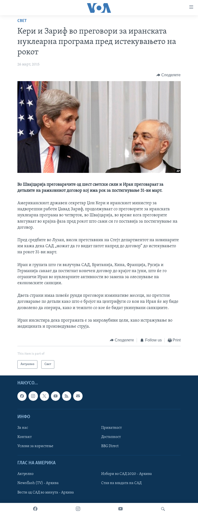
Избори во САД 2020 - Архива (126, 474)
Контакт (24, 437)
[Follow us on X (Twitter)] (44, 396)
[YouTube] (120, 509)
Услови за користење (35, 446)
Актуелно (25, 474)
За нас (22, 428)
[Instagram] (78, 509)
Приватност (111, 428)
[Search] (163, 509)
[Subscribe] (77, 396)
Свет (22, 21)
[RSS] (66, 396)
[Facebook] (35, 509)
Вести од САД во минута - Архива (45, 492)
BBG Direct (110, 446)
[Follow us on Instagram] (33, 396)
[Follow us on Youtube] (55, 396)
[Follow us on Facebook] (22, 396)
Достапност (111, 437)
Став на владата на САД (121, 483)
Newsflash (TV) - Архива (38, 483)
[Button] (168, 75)
